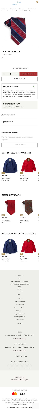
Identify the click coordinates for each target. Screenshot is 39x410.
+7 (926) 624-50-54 (28, 335)
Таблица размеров (19, 316)
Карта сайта (28, 407)
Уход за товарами (19, 314)
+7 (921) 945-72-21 (28, 347)
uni (3, 222)
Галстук (4, 220)
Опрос (19, 294)
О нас (19, 278)
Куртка (3, 178)
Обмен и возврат (19, 304)
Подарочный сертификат (19, 307)
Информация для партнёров (19, 281)
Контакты (19, 289)
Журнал (19, 323)
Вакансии (19, 292)
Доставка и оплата (19, 301)
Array (8, 178)
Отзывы (19, 286)
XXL (8, 180)
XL (5, 180)
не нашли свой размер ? (19, 68)
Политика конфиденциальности (19, 284)
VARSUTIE (15, 52)
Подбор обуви (19, 319)
